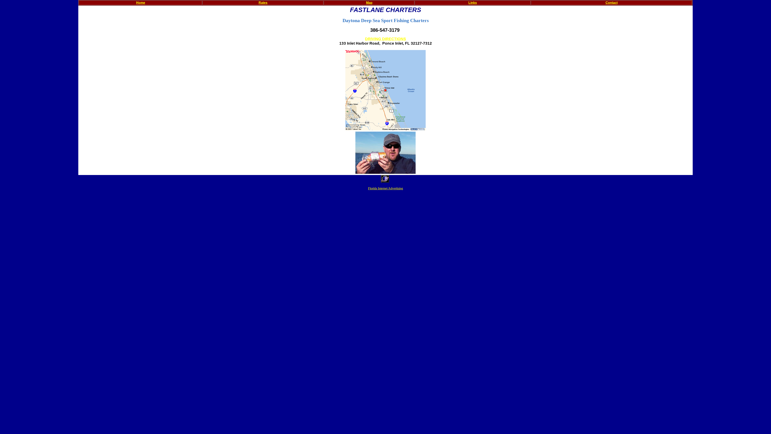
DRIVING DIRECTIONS (385, 39)
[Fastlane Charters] (385, 172)
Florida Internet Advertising (385, 188)
